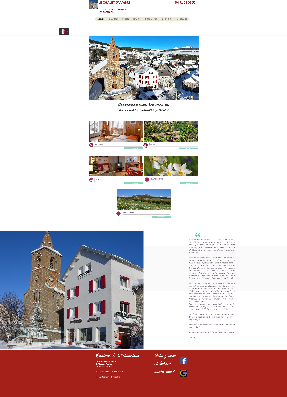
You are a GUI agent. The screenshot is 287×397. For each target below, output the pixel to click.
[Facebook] (183, 360)
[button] (144, 68)
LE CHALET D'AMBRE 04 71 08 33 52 (147, 2)
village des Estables (217, 244)
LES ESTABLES (128, 212)
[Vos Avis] (183, 373)
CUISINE (153, 144)
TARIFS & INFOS (157, 179)
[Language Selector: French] (64, 31)
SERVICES (98, 179)
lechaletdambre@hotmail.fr (108, 377)
